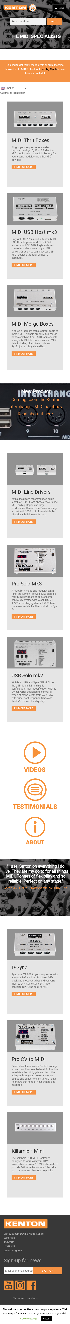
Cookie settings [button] (28, 1318)
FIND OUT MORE (23, 167)
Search (54, 21)
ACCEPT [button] (46, 1319)
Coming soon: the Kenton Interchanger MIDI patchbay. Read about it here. (35, 406)
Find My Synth (49, 69)
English (9, 88)
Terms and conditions (25, 1298)
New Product (36, 391)
